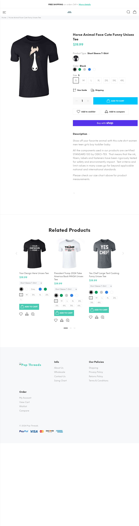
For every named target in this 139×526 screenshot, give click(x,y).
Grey (33, 289)
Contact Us (60, 376)
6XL (79, 306)
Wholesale (59, 372)
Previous (16, 253)
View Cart (24, 402)
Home (4, 18)
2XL (106, 80)
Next (122, 253)
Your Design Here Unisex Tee (34, 273)
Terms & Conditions (98, 380)
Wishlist (23, 406)
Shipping (93, 368)
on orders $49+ (69, 4)
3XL (114, 80)
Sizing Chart (60, 380)
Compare (24, 410)
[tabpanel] (34, 275)
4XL (122, 80)
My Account (25, 398)
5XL (71, 306)
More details (85, 4)
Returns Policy (96, 376)
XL (99, 80)
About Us (58, 368)
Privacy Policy (96, 372)
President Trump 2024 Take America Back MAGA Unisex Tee (68, 276)
